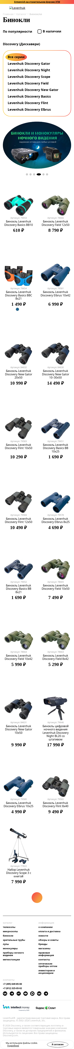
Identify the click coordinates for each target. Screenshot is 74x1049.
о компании (45, 927)
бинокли (8, 936)
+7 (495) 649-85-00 (12, 984)
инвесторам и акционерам (46, 971)
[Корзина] (65, 8)
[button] (51, 8)
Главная (8, 14)
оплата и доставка (49, 931)
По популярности (18, 31)
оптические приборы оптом (47, 965)
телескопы (9, 927)
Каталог (21, 14)
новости (43, 936)
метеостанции (11, 959)
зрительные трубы (14, 940)
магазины (44, 948)
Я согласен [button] (58, 1044)
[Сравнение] (60, 8)
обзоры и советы (48, 940)
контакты (44, 959)
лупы (6, 944)
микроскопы (10, 931)
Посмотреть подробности (48, 2)
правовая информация (46, 954)
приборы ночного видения (13, 954)
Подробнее (13, 1045)
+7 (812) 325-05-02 (12, 988)
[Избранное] (55, 8)
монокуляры (10, 948)
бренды (42, 944)
